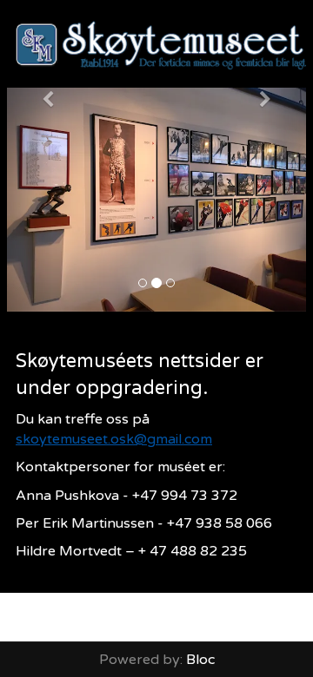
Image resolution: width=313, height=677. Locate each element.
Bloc (200, 659)
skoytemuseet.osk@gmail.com (114, 439)
